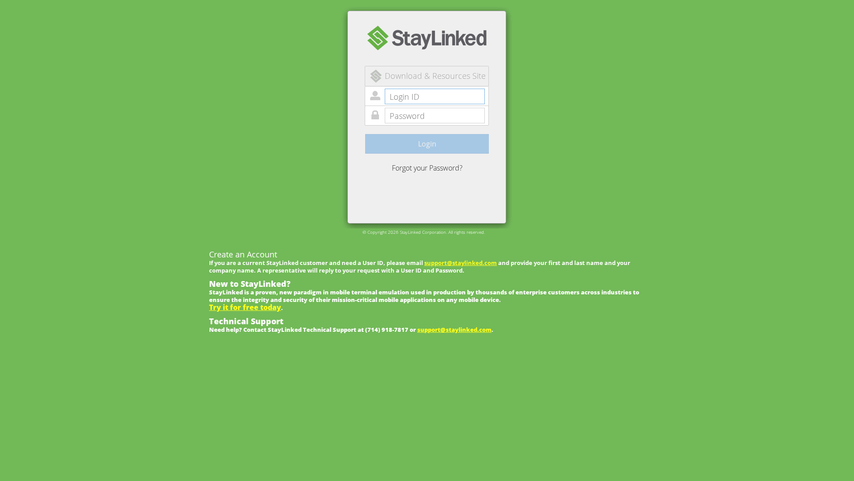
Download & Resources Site (435, 75)
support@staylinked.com (460, 263)
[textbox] (434, 96)
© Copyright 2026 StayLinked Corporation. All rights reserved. (424, 232)
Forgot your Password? (427, 168)
